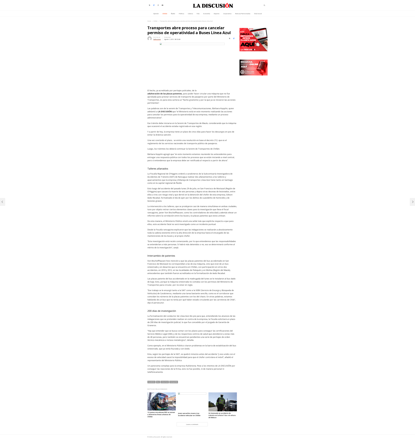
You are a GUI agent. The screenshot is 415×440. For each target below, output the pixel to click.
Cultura (190, 14)
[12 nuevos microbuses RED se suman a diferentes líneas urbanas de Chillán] (161, 394)
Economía (206, 14)
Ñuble (173, 14)
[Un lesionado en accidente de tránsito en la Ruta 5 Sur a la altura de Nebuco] (222, 394)
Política (181, 14)
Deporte (216, 14)
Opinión (156, 14)
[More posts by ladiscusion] (149, 38)
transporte (173, 382)
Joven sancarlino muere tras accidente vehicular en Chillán (189, 414)
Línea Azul (164, 382)
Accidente (151, 382)
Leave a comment (192, 424)
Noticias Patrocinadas (242, 14)
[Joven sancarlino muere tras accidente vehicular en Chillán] (192, 394)
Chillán (164, 14)
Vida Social (258, 14)
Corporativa (227, 14)
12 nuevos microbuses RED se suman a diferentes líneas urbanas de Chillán (161, 414)
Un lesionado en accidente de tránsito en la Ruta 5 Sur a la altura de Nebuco (222, 415)
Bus (158, 382)
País (198, 14)
